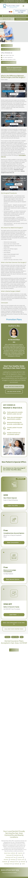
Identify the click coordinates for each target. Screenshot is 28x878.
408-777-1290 (7, 19)
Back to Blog (15, 637)
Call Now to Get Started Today (14, 629)
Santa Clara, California (9, 853)
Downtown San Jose (10, 857)
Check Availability (20, 91)
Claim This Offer (14, 505)
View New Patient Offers (14, 391)
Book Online (18, 121)
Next (22, 637)
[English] (9, 11)
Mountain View (18, 855)
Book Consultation (14, 542)
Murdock (6, 859)
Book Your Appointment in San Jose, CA (14, 623)
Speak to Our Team (8, 91)
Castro (23, 863)
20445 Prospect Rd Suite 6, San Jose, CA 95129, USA (14, 15)
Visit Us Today (14, 187)
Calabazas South (14, 861)
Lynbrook (20, 857)
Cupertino (20, 853)
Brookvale (4, 861)
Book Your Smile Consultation (13, 386)
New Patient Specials (9, 62)
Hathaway (22, 861)
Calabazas (16, 863)
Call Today (10, 121)
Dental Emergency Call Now (20, 11)
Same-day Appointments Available (10, 49)
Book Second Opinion (14, 579)
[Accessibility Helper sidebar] (1, 26)
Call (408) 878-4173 (7, 45)
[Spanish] (11, 11)
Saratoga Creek (8, 863)
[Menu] (24, 6)
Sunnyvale (9, 855)
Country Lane (20, 859)
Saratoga (12, 859)
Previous (7, 637)
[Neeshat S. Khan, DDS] (11, 6)
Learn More (14, 614)
